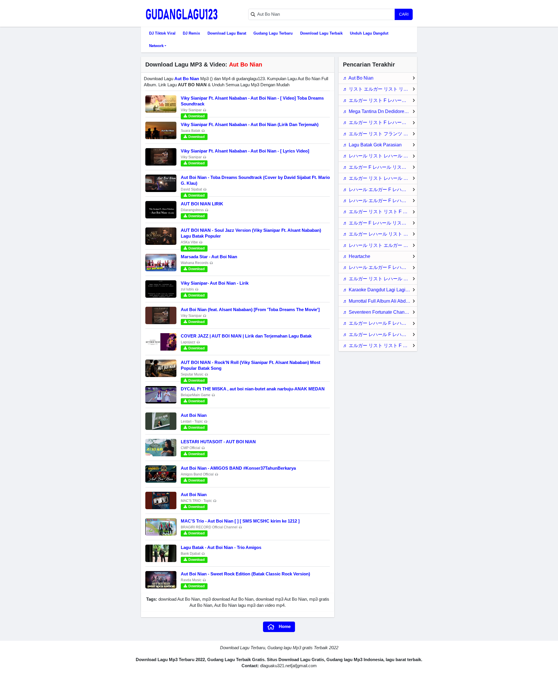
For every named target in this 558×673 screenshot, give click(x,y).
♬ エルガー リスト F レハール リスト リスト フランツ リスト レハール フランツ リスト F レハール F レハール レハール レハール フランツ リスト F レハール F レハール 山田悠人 (380, 100)
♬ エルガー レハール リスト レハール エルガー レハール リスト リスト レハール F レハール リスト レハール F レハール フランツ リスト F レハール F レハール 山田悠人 (380, 233)
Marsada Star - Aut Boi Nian (209, 256)
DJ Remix (191, 33)
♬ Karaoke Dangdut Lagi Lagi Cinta (380, 289)
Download (196, 116)
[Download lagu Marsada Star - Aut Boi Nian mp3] (160, 262)
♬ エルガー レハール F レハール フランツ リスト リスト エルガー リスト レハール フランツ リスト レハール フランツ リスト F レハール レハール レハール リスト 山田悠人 (380, 334)
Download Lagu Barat (227, 33)
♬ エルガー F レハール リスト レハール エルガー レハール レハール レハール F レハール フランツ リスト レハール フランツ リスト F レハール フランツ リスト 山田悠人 (380, 222)
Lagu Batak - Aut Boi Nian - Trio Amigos (221, 547)
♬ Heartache (356, 256)
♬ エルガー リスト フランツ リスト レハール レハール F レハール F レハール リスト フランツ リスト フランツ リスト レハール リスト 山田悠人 (380, 133)
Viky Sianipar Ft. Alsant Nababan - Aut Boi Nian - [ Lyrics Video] (245, 150)
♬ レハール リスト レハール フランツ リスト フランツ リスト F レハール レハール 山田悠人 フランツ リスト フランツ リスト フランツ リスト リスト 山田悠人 (380, 155)
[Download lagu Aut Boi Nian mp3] (160, 421)
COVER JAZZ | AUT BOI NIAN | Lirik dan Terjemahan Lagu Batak (246, 335)
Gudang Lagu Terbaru (273, 33)
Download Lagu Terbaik (321, 33)
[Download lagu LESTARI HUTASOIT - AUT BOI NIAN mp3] (160, 447)
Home (285, 626)
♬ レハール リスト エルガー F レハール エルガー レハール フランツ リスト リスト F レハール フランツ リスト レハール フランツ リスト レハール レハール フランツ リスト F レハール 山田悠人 (380, 245)
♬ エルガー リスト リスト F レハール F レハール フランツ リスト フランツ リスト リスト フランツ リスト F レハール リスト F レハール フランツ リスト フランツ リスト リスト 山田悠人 (380, 211)
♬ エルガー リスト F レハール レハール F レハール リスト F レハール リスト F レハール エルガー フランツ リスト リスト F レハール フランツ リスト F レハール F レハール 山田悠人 (380, 122)
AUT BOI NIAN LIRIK (202, 203)
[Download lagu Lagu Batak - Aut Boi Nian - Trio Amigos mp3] (160, 553)
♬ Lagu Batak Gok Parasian (372, 144)
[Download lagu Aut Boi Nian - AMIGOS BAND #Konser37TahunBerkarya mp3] (160, 474)
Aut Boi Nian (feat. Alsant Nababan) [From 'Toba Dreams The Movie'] (250, 309)
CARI (404, 14)
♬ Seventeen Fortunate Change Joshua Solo (380, 312)
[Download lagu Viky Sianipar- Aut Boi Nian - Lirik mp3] (160, 289)
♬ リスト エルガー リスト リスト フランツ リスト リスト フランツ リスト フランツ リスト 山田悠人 (380, 89)
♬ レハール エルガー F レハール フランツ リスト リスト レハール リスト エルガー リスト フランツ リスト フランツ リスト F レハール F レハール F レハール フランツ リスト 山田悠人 (380, 267)
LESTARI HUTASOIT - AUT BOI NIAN (218, 441)
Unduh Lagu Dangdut (369, 33)
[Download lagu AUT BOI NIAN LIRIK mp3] (160, 209)
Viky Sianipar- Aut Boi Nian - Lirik (214, 283)
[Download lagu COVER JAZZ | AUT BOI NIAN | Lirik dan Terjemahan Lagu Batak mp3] (160, 342)
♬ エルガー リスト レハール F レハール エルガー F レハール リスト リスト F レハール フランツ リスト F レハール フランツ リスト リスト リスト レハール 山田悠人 (380, 278)
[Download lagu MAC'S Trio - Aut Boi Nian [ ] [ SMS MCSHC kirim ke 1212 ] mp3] (160, 527)
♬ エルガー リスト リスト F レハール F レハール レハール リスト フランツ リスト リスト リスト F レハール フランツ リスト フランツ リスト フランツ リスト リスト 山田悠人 (380, 345)
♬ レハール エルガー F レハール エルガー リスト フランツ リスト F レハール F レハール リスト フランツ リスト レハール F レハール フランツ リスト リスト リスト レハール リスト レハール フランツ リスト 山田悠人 (380, 200)
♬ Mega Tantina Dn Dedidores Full (379, 111)
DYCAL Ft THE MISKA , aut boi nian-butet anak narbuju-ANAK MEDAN (253, 388)
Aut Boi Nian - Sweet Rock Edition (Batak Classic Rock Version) (245, 573)
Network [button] (156, 46)
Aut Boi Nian (194, 415)
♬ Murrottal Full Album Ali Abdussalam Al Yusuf (380, 301)
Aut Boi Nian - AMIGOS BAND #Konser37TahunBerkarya (238, 468)
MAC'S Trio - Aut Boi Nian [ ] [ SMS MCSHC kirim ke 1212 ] (240, 520)
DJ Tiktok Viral (162, 33)
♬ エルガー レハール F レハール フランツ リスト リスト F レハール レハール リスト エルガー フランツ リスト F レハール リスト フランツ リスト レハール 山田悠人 (380, 323)
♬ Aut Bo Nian (358, 78)
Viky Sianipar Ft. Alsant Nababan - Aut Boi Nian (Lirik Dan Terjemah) (250, 124)
